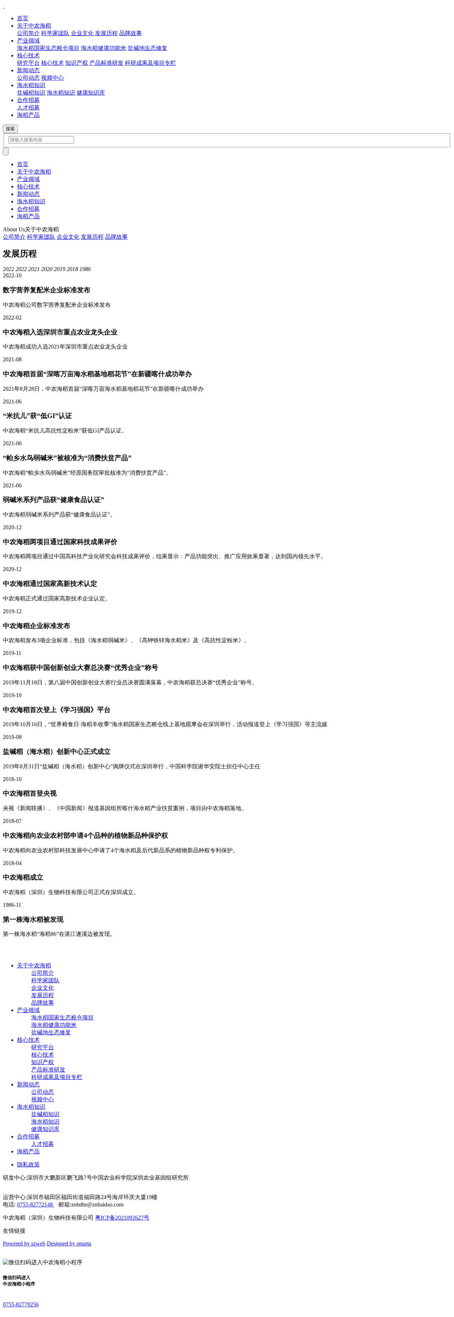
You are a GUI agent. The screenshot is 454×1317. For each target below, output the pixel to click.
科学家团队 (55, 33)
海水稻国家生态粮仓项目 (48, 48)
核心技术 (52, 63)
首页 (22, 164)
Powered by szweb (24, 1243)
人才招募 (28, 107)
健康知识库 (91, 93)
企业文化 (82, 33)
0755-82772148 (35, 1205)
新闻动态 (28, 194)
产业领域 (28, 179)
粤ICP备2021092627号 (122, 1218)
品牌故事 (130, 33)
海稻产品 (28, 216)
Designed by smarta (69, 1243)
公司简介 (28, 33)
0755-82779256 (21, 1304)
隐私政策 (28, 1164)
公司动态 (28, 78)
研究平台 (28, 63)
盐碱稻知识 (31, 93)
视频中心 (52, 78)
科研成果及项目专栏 (150, 63)
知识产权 (76, 63)
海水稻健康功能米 (103, 48)
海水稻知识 (61, 93)
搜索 (10, 128)
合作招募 (28, 209)
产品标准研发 (106, 63)
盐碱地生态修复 (147, 48)
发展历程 (106, 33)
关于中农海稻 (34, 172)
